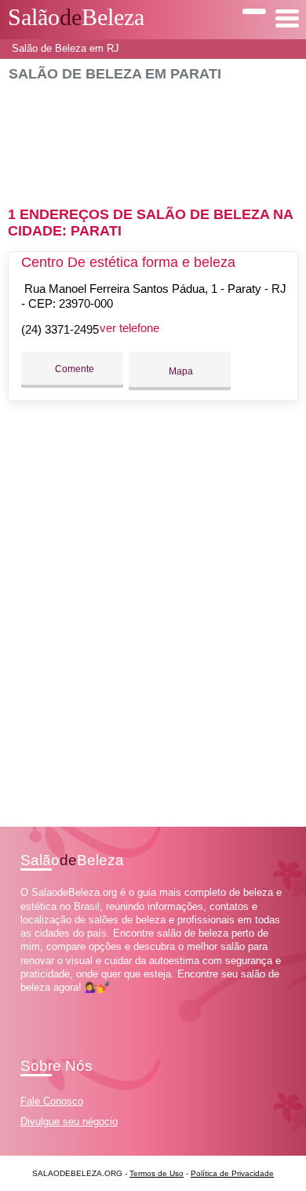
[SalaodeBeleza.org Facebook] (23, 1001)
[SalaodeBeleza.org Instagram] (38, 1001)
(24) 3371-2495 (60, 329)
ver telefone (129, 327)
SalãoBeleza (76, 17)
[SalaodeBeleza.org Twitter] (31, 1001)
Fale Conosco (51, 1101)
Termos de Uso (156, 1173)
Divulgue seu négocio (69, 1121)
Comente (73, 369)
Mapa (179, 371)
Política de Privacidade (232, 1173)
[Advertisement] (153, 137)
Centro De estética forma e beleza (128, 262)
